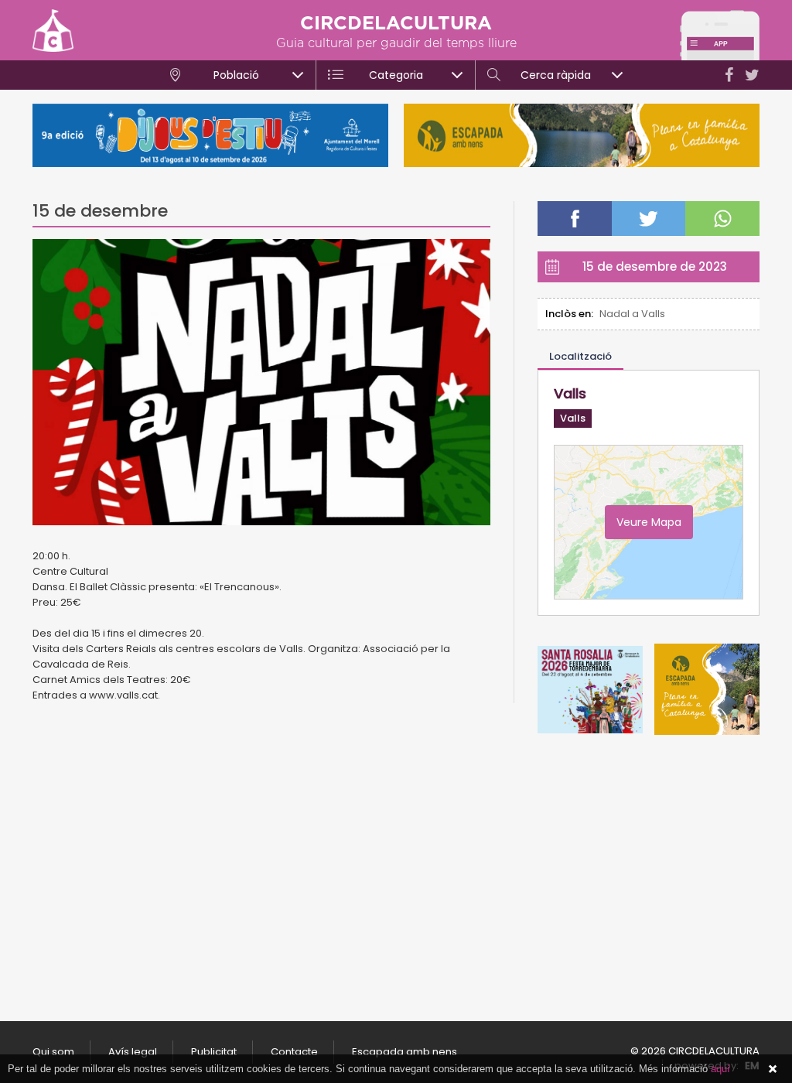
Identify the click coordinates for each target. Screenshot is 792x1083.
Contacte (294, 1051)
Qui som (53, 1051)
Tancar (772, 1069)
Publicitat (214, 1051)
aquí (720, 1068)
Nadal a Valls (632, 313)
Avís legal (132, 1051)
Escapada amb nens (404, 1051)
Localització (580, 356)
